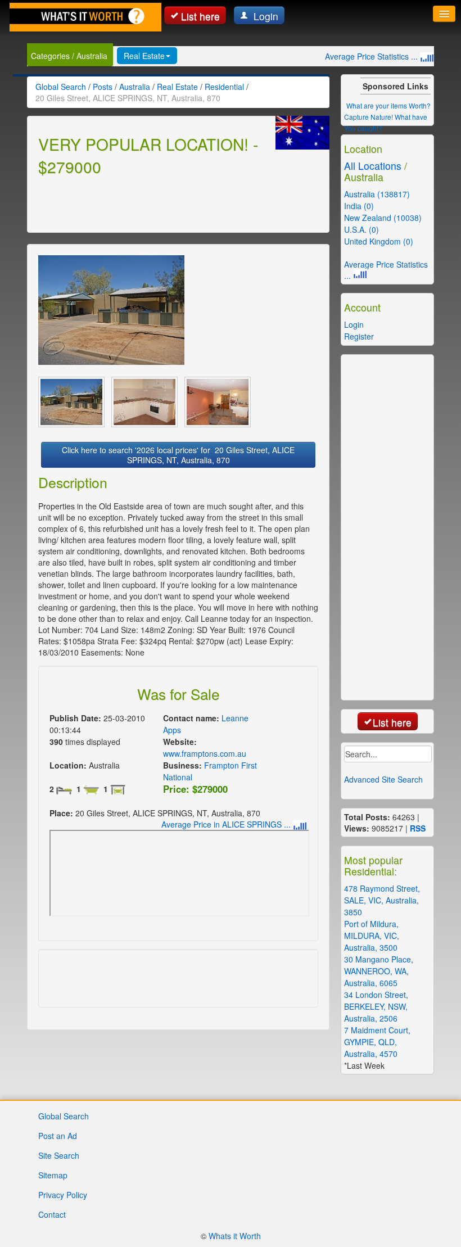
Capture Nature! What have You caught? (385, 122)
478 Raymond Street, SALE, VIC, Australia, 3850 (382, 900)
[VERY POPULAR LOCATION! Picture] (111, 310)
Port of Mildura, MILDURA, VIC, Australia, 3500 (371, 935)
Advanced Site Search (383, 779)
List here (200, 16)
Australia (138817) (377, 194)
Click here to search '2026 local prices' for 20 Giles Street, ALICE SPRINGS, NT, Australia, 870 (178, 455)
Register (359, 336)
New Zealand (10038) (383, 217)
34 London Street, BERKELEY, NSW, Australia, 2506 (376, 1006)
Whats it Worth (235, 1235)
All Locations (372, 166)
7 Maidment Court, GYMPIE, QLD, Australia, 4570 (377, 1041)
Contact (52, 1214)
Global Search (63, 1116)
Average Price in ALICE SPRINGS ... (227, 824)
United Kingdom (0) (378, 241)
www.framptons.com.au (204, 753)
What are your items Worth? (388, 105)
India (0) (359, 205)
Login (264, 16)
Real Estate (144, 55)
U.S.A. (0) (361, 229)
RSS (418, 828)
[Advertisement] (169, 202)
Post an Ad (57, 1135)
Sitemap (52, 1175)
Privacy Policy (62, 1194)
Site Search (58, 1155)
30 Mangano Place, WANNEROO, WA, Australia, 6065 (378, 971)
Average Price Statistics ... (372, 56)
